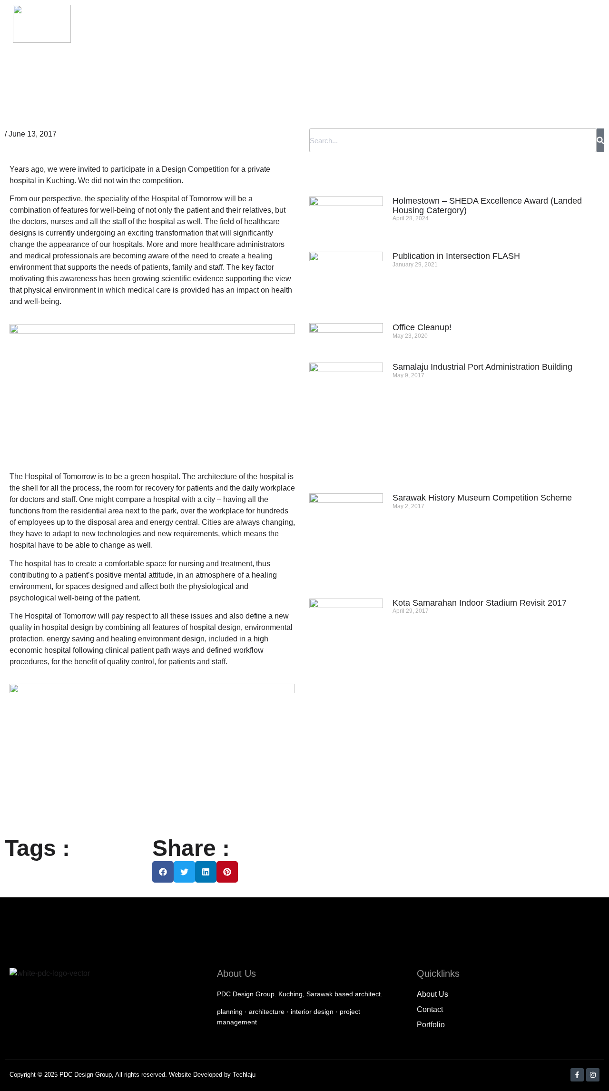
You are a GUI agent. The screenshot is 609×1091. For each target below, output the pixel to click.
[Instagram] (592, 1074)
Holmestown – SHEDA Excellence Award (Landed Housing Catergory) (487, 205)
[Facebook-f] (577, 1074)
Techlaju (244, 1074)
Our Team (387, 24)
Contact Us (579, 24)
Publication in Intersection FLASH (456, 256)
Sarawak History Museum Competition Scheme (482, 497)
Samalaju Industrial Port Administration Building (482, 367)
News (483, 24)
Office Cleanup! (422, 327)
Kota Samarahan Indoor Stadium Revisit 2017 (480, 603)
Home (286, 24)
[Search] (600, 140)
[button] (163, 872)
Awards (526, 24)
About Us (333, 24)
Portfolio (438, 24)
